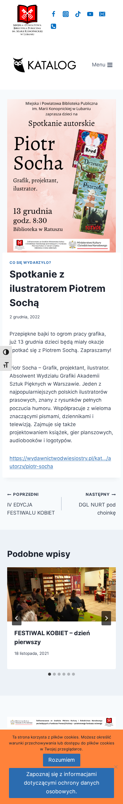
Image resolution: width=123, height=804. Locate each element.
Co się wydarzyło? (30, 262)
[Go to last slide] (16, 618)
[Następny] (106, 618)
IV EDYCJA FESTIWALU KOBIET (31, 504)
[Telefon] (53, 26)
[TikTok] (78, 14)
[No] (116, 767)
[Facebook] (53, 14)
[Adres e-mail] (102, 14)
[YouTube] (90, 14)
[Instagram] (66, 14)
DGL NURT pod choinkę (97, 504)
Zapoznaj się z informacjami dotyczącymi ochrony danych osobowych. (61, 782)
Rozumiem (61, 760)
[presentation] (61, 594)
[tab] (49, 674)
